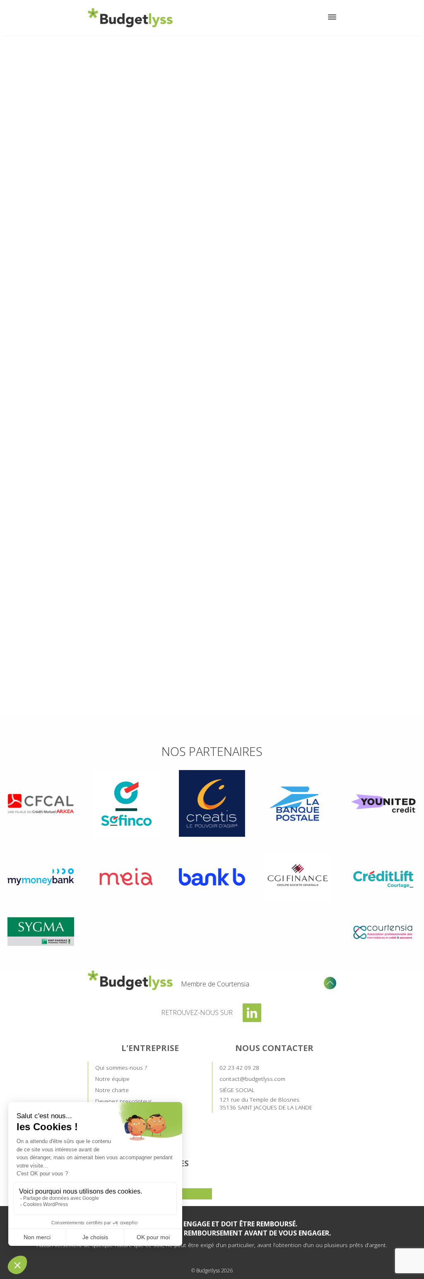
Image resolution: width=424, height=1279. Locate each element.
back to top (330, 983)
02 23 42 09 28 (239, 1067)
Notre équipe (112, 1079)
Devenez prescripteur (123, 1101)
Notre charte (112, 1090)
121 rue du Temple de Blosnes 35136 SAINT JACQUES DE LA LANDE (265, 1098)
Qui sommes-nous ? (121, 1067)
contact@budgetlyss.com (252, 1079)
